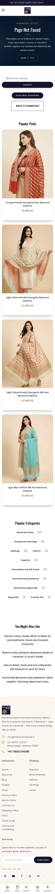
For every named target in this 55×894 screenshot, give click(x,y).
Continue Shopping (27, 95)
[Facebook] (21, 875)
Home (23, 58)
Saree (32, 790)
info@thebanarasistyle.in (21, 737)
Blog (4, 779)
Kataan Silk (37, 597)
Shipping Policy (10, 810)
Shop (5, 790)
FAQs (5, 815)
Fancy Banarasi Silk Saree (25, 569)
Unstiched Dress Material (25, 578)
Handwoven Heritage (25, 541)
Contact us (8, 805)
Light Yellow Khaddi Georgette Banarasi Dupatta (27, 299)
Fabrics (36, 550)
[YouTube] (13, 875)
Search (27, 85)
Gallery (6, 784)
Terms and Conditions (8, 827)
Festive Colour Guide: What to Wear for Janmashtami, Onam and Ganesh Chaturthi (27, 640)
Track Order (8, 820)
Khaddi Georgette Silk (26, 587)
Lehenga (15, 550)
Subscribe (43, 860)
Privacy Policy (9, 795)
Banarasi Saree (25, 532)
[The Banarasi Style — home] (6, 710)
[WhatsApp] (30, 875)
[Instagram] (5, 875)
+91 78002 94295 (18, 751)
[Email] (38, 875)
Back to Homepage (27, 105)
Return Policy (9, 800)
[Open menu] (5, 10)
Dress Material (37, 774)
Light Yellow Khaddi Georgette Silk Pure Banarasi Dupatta (28, 394)
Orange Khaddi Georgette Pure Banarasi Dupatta (28, 204)
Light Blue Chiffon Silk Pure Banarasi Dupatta (27, 489)
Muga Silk (13, 597)
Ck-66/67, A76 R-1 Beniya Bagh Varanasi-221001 (22, 744)
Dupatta (25, 560)
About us (7, 774)
